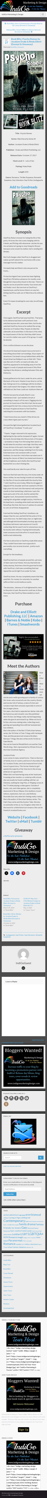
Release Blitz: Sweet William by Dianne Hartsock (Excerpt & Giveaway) (23, 31)
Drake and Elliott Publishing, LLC (20, 614)
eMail (23, 821)
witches (28, 1247)
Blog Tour (6, 1264)
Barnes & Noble (18, 620)
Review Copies (8, 1299)
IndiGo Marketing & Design (12, 14)
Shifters (27, 1244)
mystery (33, 1237)
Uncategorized (8, 1308)
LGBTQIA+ (35, 1234)
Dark (27, 1221)
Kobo (37, 620)
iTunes (12, 624)
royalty (18, 1244)
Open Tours (7, 1291)
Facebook (30, 817)
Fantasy (40, 1224)
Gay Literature (29, 935)
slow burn (34, 1244)
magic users (27, 1237)
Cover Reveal (8, 1273)
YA (32, 1247)
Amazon (36, 616)
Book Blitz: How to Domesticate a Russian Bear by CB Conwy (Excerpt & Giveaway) (24, 24)
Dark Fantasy (33, 1221)
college (5, 1218)
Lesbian (16, 1234)
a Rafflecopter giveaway (12, 836)
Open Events (8, 1286)
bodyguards (10, 935)
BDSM (28, 1215)
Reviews (6, 1304)
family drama (27, 1224)
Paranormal (15, 1240)
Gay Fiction (19, 935)
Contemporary (14, 1221)
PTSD (24, 1241)
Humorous (6, 1231)
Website (14, 817)
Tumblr (36, 821)
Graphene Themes (17, 1495)
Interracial (26, 1231)
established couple (13, 1225)
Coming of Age (14, 1218)
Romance (9, 1243)
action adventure (11, 1215)
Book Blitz (14, 47)
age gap (22, 1215)
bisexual (36, 1214)
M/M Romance (10, 1237)
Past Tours (7, 1295)
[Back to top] (42, 1493)
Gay (24, 1227)
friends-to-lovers (12, 1227)
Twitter (11, 821)
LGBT (24, 1234)
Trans (5, 1247)
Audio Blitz (7, 1260)
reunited (28, 1241)
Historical (30, 1228)
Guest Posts (8, 1282)
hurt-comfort (16, 1231)
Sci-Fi (23, 1244)
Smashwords (30, 624)
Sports (40, 1244)
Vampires (22, 1247)
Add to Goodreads (23, 187)
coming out (25, 1217)
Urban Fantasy (13, 1247)
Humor (36, 1228)
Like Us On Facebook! (12, 1166)
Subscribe (10, 1194)
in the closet (35, 1231)
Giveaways (20, 47)
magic (20, 1237)
